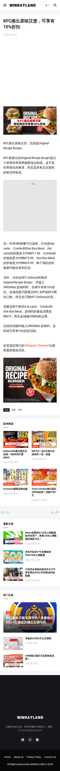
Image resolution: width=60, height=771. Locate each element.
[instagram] (30, 740)
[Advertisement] (30, 71)
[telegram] (37, 740)
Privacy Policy (34, 757)
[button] (4, 5)
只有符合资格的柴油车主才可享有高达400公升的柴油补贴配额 (40, 572)
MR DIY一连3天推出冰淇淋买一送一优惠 (43, 453)
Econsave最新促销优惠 (15, 488)
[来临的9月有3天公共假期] (13, 643)
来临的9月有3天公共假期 (38, 638)
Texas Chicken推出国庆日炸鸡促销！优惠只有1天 (44, 492)
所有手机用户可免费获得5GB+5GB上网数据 (38, 553)
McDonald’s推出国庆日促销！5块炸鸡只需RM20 (15, 454)
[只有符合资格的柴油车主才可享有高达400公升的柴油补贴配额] (13, 574)
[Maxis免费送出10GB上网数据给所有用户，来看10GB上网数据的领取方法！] (13, 537)
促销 (14, 410)
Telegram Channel (36, 345)
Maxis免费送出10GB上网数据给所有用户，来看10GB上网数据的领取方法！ (41, 535)
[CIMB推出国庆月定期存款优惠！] (13, 660)
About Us (18, 757)
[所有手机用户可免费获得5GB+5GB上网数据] (13, 557)
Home (7, 757)
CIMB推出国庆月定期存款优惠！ (39, 657)
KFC (20, 410)
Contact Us (50, 757)
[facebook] (23, 740)
